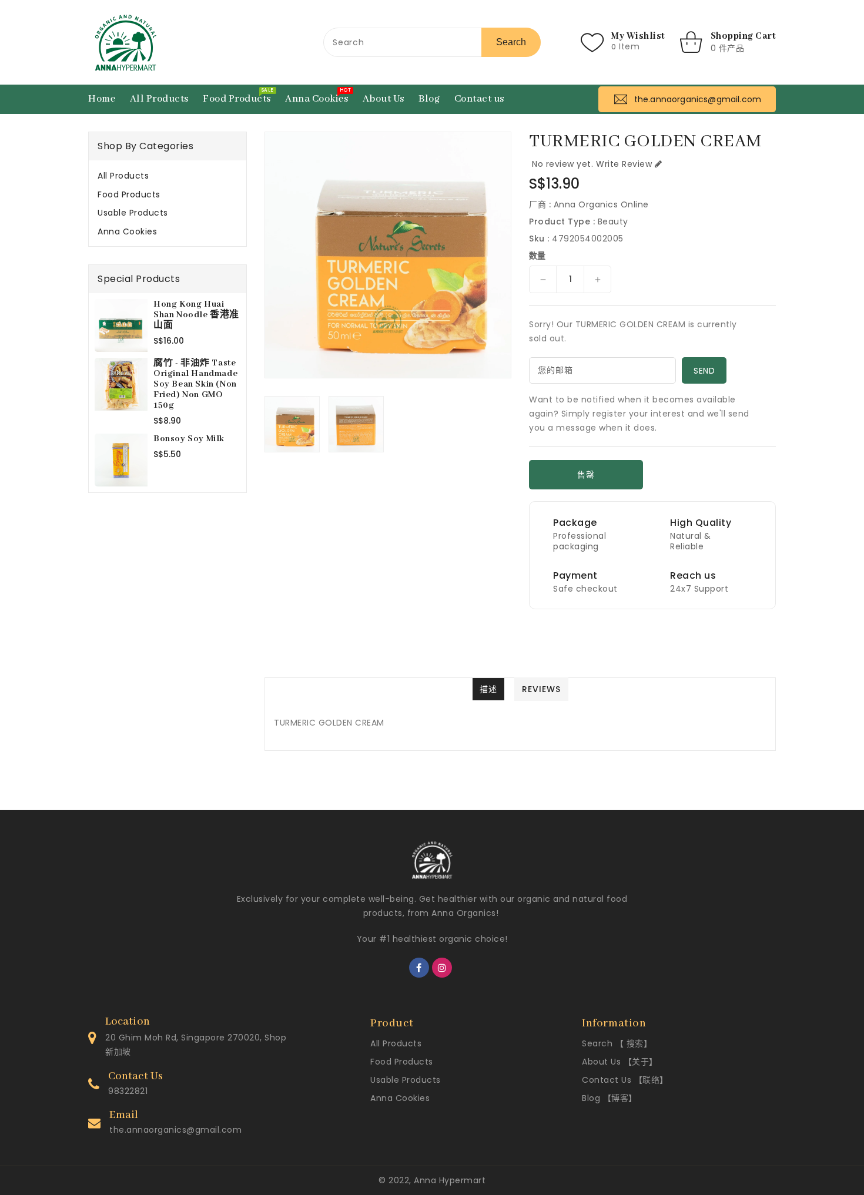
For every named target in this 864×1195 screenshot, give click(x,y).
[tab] (167, 176)
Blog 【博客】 (609, 1098)
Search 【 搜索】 (617, 1043)
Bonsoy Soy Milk (189, 439)
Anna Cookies (127, 231)
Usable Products (133, 213)
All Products (123, 176)
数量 (537, 255)
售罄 (585, 475)
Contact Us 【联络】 (625, 1080)
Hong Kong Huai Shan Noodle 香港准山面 (196, 315)
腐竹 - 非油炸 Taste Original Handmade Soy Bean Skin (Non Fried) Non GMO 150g (195, 384)
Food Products (129, 194)
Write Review (624, 164)
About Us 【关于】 (620, 1062)
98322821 (128, 1091)
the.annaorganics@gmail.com (175, 1130)
